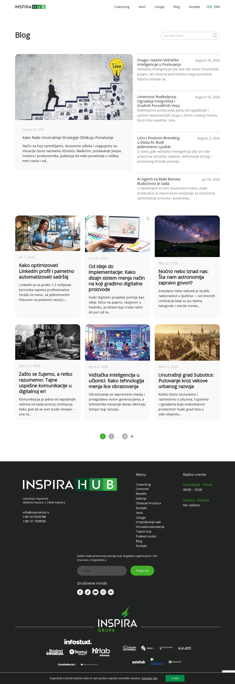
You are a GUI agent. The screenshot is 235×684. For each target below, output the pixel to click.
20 (124, 436)
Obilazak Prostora (148, 503)
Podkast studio (146, 536)
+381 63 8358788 (34, 517)
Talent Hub (143, 531)
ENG (217, 7)
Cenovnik (142, 489)
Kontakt (194, 7)
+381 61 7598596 (34, 521)
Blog (176, 7)
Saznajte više (149, 678)
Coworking (121, 7)
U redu (175, 678)
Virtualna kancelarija (150, 527)
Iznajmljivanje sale (148, 522)
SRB (209, 7)
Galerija (141, 498)
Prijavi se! (142, 571)
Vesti (142, 7)
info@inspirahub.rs (36, 512)
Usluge (159, 7)
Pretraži (215, 35)
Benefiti (141, 494)
